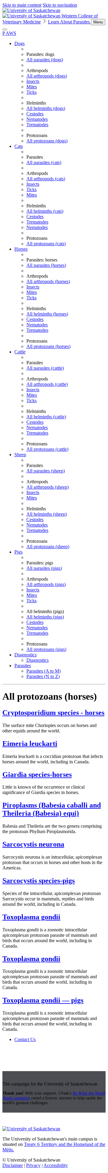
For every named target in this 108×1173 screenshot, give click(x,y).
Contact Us (25, 1039)
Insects (32, 81)
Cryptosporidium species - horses (53, 712)
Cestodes (35, 113)
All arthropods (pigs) (46, 584)
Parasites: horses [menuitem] (41, 259)
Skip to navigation (60, 5)
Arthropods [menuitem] (37, 70)
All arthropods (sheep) (47, 487)
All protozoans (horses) (48, 346)
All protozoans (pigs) (46, 649)
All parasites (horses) (46, 265)
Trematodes (37, 124)
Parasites (22, 665)
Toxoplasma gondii (31, 917)
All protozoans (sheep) (47, 546)
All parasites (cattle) (45, 368)
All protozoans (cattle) (47, 449)
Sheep (20, 454)
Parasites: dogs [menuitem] (40, 54)
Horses (21, 249)
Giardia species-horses (37, 774)
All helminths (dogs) (45, 108)
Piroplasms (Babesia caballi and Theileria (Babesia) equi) (51, 809)
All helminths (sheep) (46, 514)
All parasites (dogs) (44, 59)
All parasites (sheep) (45, 470)
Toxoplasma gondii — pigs (42, 1000)
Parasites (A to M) (43, 671)
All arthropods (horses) (48, 281)
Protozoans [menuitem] (36, 135)
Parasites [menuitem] (34, 157)
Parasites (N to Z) (43, 676)
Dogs (19, 43)
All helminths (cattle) (46, 416)
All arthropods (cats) (45, 178)
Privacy (33, 1165)
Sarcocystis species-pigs (38, 880)
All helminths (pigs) (45, 616)
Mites (31, 86)
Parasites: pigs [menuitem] (39, 562)
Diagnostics (25, 654)
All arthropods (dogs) (46, 75)
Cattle (20, 351)
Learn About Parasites (69, 21)
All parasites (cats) (43, 162)
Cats (18, 146)
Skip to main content (21, 5)
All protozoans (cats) (46, 243)
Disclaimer (12, 1165)
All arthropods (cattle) (47, 384)
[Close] (4, 29)
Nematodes (37, 119)
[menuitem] (60, 92)
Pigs (18, 551)
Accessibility (56, 1165)
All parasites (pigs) (44, 568)
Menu (98, 22)
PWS (9, 33)
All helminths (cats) (44, 211)
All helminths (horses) (47, 313)
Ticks (31, 92)
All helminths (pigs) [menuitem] (45, 611)
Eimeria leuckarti (29, 743)
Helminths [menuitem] (36, 102)
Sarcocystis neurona (33, 844)
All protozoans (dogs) (47, 140)
